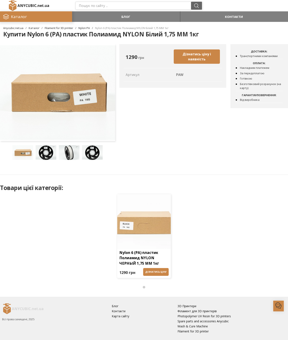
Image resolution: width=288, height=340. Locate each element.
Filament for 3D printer (59, 28)
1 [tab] (144, 287)
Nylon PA (84, 28)
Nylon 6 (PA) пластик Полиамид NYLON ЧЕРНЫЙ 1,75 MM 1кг (139, 258)
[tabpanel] (144, 237)
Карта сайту (120, 316)
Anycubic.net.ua (13, 28)
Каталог (34, 28)
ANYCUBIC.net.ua (33, 5)
